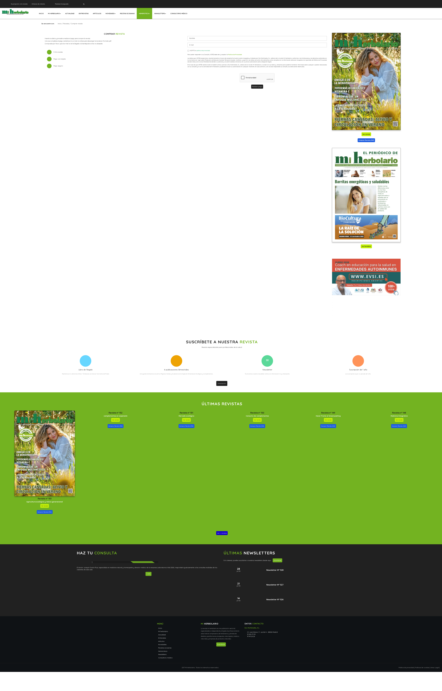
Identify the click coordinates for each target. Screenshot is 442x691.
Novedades (110, 13)
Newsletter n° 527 (275, 585)
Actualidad (69, 13)
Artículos (97, 13)
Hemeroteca (144, 13)
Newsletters (159, 13)
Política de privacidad (406, 667)
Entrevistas (84, 13)
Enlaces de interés (38, 4)
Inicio (41, 13)
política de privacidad (203, 50)
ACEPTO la (199, 50)
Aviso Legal (435, 667)
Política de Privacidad (235, 54)
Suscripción (222, 383)
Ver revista (366, 134)
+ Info (148, 574)
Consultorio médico (178, 13)
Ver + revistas (222, 533)
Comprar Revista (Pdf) (366, 140)
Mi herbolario (54, 13)
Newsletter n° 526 (275, 599)
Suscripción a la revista (19, 4)
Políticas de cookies (422, 667)
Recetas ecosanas (127, 13)
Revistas (66, 24)
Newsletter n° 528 (275, 570)
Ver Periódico (366, 246)
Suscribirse (277, 560)
